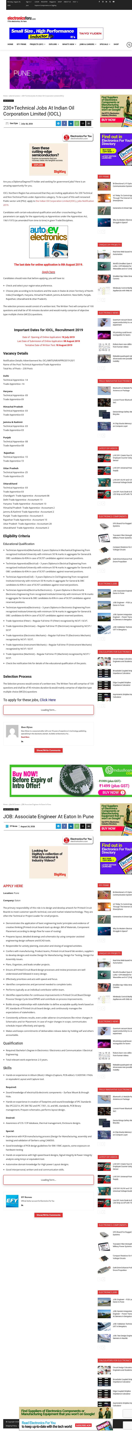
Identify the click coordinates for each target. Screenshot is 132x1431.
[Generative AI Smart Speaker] (104, 210)
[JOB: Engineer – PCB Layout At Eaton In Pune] (104, 605)
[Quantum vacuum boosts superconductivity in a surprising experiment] (104, 322)
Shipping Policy (11, 1426)
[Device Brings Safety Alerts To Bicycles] (104, 414)
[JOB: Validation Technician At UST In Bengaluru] (104, 629)
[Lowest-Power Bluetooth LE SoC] (104, 402)
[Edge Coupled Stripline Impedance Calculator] (104, 685)
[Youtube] (113, 1)
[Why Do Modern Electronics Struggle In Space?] (104, 222)
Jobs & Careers (14, 96)
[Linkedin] (106, 1)
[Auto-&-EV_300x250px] (48, 257)
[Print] (88, 123)
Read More (25, 737)
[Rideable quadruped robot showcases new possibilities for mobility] (104, 359)
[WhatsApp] (76, 123)
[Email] (82, 123)
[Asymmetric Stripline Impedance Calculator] (104, 697)
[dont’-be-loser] (66, 1430)
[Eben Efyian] (7, 123)
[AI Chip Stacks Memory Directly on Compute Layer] (104, 426)
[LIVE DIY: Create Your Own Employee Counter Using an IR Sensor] (104, 458)
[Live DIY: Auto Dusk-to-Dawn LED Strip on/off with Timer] (104, 494)
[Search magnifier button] (129, 44)
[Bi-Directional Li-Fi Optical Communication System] (104, 186)
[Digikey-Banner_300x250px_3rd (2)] (48, 174)
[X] (110, 1)
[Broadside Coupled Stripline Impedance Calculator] (104, 673)
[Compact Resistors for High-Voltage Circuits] (104, 550)
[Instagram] (102, 1)
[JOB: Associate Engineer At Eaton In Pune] (104, 593)
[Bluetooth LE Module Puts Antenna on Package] (104, 390)
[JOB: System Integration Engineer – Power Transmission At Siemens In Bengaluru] (104, 617)
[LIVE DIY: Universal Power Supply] (104, 470)
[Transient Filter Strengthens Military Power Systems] (104, 538)
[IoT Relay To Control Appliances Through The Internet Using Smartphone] (104, 198)
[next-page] (103, 231)
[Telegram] (58, 123)
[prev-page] (99, 231)
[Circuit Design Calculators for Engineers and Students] (104, 661)
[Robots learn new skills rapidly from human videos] (104, 347)
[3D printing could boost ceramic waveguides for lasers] (104, 335)
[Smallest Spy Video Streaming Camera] (104, 279)
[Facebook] (99, 1)
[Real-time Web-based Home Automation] (104, 254)
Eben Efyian (14, 123)
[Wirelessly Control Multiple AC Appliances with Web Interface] (104, 290)
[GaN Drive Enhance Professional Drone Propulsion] (104, 561)
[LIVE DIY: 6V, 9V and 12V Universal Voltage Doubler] (104, 482)
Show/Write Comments (48, 750)
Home (5, 96)
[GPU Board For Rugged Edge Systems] (104, 526)
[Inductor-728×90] (56, 39)
